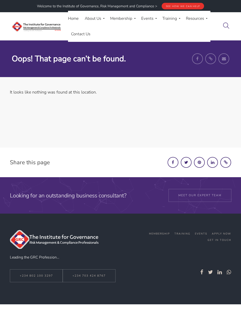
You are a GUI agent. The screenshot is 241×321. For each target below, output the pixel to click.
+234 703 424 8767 (89, 276)
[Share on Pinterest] (199, 162)
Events (201, 233)
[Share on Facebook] (173, 162)
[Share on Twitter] (186, 162)
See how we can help (183, 6)
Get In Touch (219, 240)
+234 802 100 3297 (36, 276)
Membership (159, 233)
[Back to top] (225, 306)
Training (182, 233)
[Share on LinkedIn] (212, 162)
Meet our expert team (199, 195)
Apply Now (221, 233)
